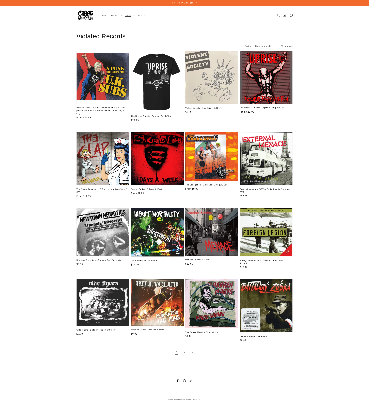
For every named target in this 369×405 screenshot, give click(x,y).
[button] (129, 15)
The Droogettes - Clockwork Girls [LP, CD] (206, 185)
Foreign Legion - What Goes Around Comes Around (262, 261)
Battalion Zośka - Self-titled (253, 336)
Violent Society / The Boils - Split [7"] (203, 108)
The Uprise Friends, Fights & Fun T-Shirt (151, 116)
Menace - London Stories (197, 260)
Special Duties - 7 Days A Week (146, 189)
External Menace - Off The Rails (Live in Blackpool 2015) (265, 190)
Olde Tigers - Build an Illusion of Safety (96, 330)
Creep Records (180, 399)
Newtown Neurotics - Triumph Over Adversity (98, 260)
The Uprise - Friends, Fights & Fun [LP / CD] (262, 108)
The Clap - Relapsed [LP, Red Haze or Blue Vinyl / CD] (101, 190)
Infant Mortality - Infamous (144, 260)
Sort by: (248, 46)
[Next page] (192, 352)
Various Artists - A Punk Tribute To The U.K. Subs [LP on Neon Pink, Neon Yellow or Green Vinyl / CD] (100, 111)
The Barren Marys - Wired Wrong (202, 332)
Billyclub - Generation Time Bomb (147, 330)
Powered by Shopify (193, 399)
